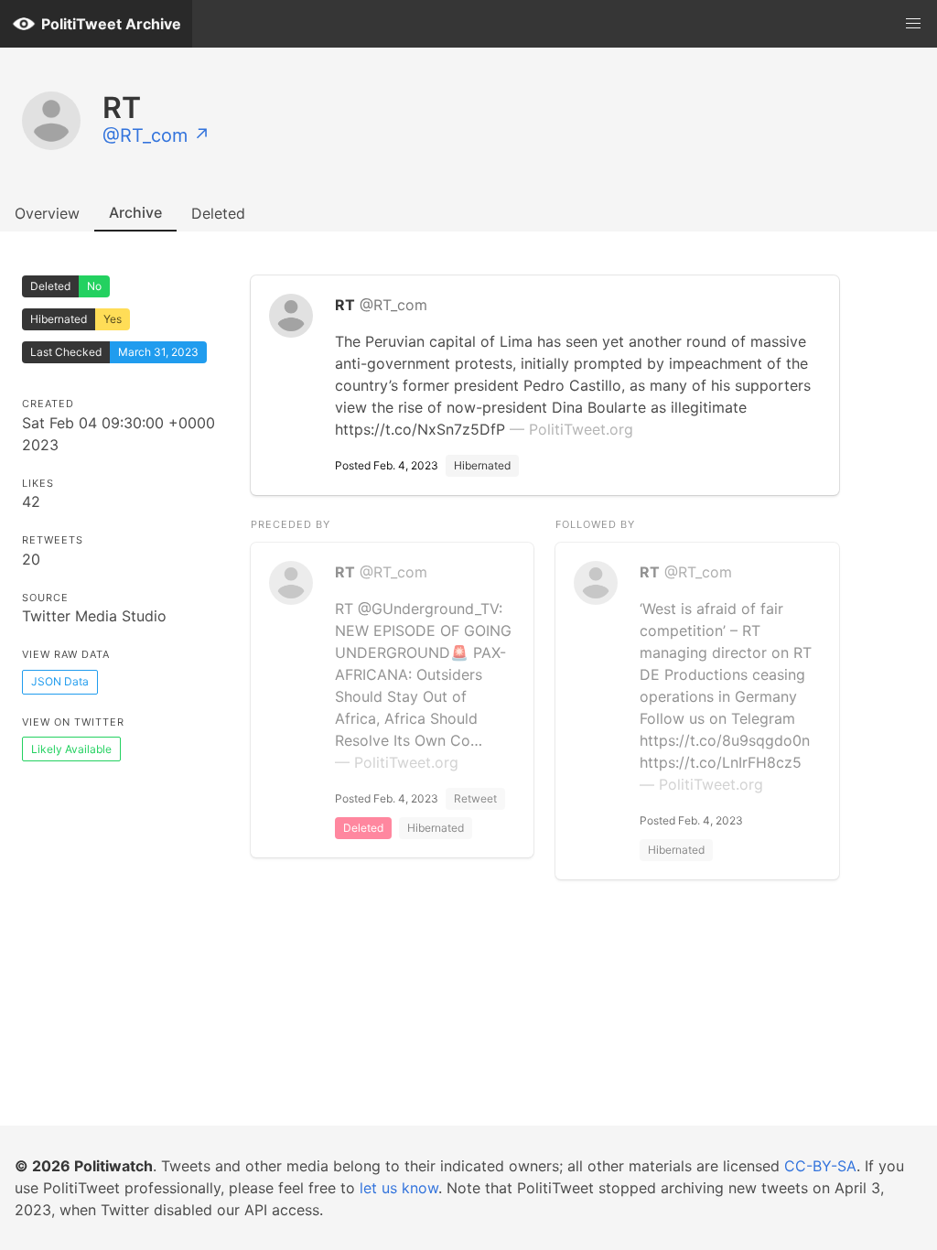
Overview (47, 213)
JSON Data (60, 681)
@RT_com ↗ (156, 135)
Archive (135, 212)
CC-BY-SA (820, 1166)
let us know (399, 1188)
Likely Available (71, 749)
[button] (913, 24)
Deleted (218, 213)
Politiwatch (113, 1166)
